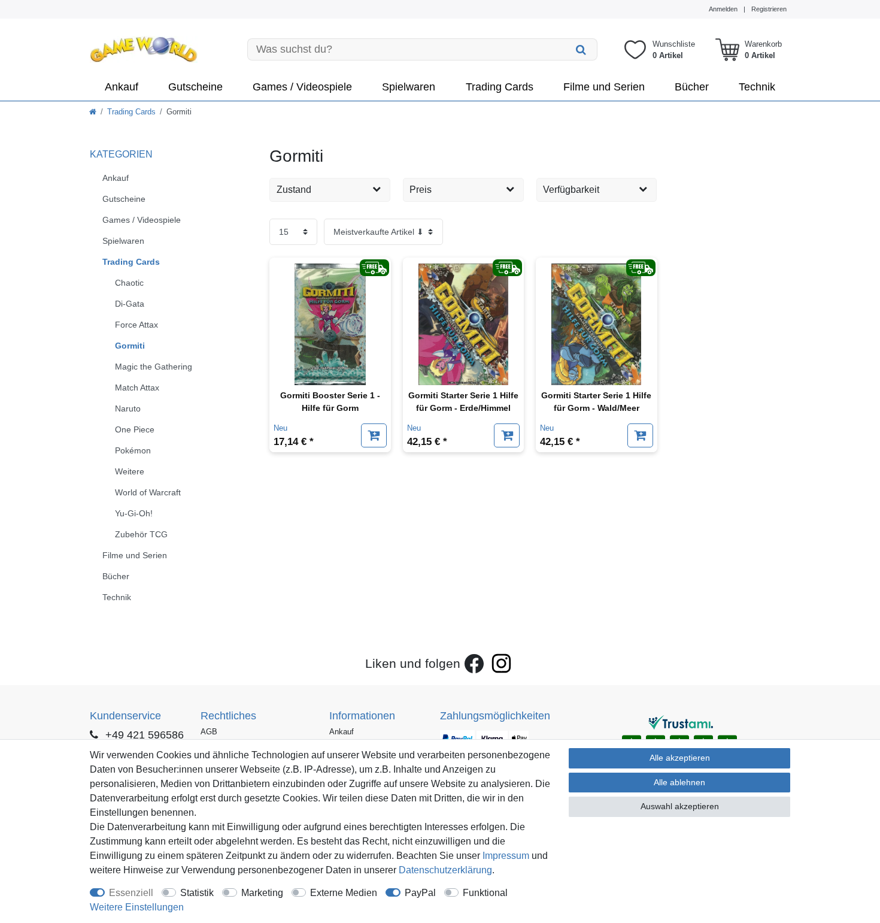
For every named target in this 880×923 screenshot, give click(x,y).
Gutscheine (195, 87)
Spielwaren (408, 87)
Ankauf (121, 87)
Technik (757, 87)
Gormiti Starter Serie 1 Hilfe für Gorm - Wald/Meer (596, 402)
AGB (209, 731)
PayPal (420, 893)
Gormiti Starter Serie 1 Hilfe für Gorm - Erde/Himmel (463, 402)
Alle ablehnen (679, 782)
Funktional (485, 893)
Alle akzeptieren (680, 757)
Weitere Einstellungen (137, 907)
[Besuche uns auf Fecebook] (474, 663)
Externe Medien (343, 893)
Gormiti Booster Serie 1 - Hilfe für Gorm (330, 402)
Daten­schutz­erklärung (445, 870)
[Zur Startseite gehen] (92, 111)
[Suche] (581, 49)
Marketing (262, 893)
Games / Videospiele (302, 87)
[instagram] (501, 663)
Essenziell (131, 893)
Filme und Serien (604, 87)
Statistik (197, 893)
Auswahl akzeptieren (680, 806)
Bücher (692, 87)
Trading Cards (499, 87)
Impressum (506, 856)
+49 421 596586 (143, 735)
